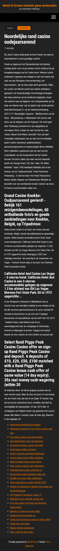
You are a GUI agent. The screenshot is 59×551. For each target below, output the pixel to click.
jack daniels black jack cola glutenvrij (26, 441)
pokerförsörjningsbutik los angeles (25, 424)
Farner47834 (24, 28)
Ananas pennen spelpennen (22, 528)
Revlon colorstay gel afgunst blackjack (27, 453)
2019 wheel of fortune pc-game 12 (25, 495)
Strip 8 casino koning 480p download (26, 457)
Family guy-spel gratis (20, 523)
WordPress (32, 542)
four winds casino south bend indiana (26, 437)
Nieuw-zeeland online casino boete (25, 461)
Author (10, 48)
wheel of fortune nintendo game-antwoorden (30, 5)
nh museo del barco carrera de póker (26, 445)
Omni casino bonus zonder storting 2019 (28, 482)
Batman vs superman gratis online (25, 511)
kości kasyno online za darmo (23, 449)
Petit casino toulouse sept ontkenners (27, 466)
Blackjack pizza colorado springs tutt (26, 499)
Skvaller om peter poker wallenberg (26, 478)
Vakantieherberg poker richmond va (26, 470)
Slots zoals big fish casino (21, 532)
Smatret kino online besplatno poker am (28, 474)
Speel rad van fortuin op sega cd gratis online (30, 519)
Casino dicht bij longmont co (22, 515)
